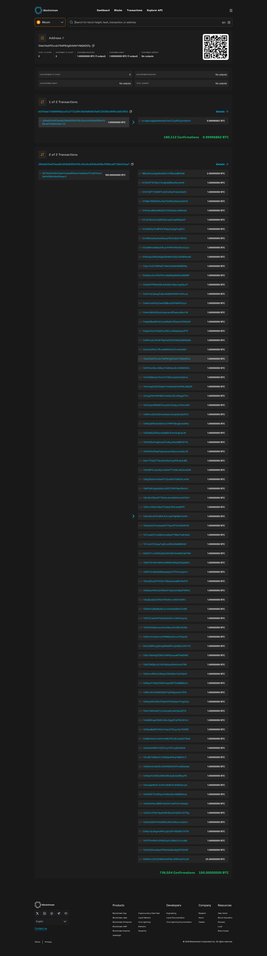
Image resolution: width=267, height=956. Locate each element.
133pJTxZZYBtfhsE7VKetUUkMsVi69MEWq (165, 266)
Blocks (118, 10)
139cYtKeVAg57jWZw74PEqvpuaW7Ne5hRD (165, 655)
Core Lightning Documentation (179, 922)
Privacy (48, 942)
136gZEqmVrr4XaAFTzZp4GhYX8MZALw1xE (166, 479)
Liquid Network (144, 918)
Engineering (171, 913)
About (201, 918)
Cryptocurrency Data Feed (149, 913)
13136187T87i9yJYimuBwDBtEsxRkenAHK (163, 182)
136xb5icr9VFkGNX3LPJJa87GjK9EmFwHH (165, 516)
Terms (37, 942)
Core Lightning (144, 922)
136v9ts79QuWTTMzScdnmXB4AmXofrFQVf (166, 497)
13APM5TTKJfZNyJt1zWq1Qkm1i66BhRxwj (165, 794)
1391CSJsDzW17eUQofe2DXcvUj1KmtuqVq (165, 618)
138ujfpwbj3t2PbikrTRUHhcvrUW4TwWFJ (164, 599)
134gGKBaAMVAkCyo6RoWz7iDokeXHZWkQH (167, 321)
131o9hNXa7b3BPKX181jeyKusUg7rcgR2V (163, 229)
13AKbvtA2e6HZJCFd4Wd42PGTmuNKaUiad (166, 766)
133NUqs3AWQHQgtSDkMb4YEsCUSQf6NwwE (166, 256)
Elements (142, 926)
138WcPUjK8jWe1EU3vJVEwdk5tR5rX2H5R (165, 609)
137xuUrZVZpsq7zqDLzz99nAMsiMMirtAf (164, 544)
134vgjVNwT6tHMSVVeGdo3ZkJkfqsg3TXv (165, 395)
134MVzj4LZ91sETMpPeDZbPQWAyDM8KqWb (167, 340)
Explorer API (155, 10)
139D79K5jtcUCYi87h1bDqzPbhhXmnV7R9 (165, 664)
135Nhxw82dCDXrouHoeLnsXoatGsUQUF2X (166, 414)
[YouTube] (66, 913)
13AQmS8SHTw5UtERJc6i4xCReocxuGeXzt (165, 822)
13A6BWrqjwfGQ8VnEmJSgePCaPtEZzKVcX (166, 720)
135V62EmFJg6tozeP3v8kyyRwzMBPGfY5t (165, 442)
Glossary (221, 922)
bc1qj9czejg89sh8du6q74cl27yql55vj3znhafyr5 (166, 120)
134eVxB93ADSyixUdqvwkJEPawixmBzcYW (165, 312)
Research (202, 913)
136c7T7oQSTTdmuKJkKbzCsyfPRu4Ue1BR (165, 460)
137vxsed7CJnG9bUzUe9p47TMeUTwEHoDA (166, 534)
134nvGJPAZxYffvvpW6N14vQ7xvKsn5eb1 (164, 349)
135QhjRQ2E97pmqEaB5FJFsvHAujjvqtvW (164, 433)
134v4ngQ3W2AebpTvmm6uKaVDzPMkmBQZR (167, 386)
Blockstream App (120, 913)
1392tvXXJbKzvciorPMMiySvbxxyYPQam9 (165, 636)
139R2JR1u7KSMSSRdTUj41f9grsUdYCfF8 (164, 692)
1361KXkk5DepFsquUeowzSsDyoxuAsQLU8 (165, 451)
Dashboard (103, 10)
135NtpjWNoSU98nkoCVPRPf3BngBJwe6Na (166, 423)
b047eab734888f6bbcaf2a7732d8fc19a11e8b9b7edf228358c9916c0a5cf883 (83, 111)
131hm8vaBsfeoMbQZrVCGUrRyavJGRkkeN (164, 210)
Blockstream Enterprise (122, 922)
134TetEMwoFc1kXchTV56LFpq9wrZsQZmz (165, 377)
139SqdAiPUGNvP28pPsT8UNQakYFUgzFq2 (166, 701)
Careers (202, 922)
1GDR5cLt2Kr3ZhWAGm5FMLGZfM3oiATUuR (166, 859)
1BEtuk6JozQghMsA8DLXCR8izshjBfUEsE (163, 173)
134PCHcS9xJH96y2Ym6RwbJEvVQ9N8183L (166, 368)
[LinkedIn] (44, 913)
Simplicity (142, 931)
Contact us (41, 928)
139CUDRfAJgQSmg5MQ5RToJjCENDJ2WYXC (167, 646)
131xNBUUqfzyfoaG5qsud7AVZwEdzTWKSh (164, 238)
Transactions (134, 10)
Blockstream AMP (120, 926)
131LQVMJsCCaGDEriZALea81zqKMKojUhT (164, 219)
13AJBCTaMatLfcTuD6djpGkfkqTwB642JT (165, 757)
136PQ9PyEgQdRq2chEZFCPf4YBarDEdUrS (165, 488)
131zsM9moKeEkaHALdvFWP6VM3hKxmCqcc (165, 247)
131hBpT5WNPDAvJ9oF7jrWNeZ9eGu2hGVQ (165, 201)
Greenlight (117, 935)
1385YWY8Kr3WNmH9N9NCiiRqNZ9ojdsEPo (166, 562)
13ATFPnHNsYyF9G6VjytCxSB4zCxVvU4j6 (165, 840)
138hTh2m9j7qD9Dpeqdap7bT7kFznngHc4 (165, 572)
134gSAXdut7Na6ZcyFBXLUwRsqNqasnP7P (165, 331)
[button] (222, 111)
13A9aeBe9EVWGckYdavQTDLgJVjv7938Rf (166, 729)
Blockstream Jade (120, 918)
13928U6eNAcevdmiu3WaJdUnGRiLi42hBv (165, 627)
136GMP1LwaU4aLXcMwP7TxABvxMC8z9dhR (167, 470)
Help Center (222, 913)
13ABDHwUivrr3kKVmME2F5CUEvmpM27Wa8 (166, 738)
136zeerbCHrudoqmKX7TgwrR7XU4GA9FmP (166, 525)
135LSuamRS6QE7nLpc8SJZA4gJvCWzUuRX (166, 405)
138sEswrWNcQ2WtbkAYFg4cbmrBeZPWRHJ (166, 590)
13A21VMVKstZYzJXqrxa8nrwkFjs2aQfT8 (164, 711)
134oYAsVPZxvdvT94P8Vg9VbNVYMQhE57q (166, 358)
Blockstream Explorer (121, 931)
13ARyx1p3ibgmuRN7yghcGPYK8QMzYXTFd (166, 831)
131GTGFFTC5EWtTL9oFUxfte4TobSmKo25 (164, 192)
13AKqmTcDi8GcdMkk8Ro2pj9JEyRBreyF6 (165, 775)
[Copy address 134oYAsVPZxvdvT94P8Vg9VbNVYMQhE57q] (93, 45)
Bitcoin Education (225, 918)
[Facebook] (51, 913)
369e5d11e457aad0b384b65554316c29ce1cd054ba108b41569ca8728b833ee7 (83, 164)
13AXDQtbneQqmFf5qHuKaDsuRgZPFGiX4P (165, 850)
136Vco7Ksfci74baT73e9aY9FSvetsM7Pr (164, 507)
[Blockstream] (44, 904)
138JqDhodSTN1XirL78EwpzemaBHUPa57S (165, 581)
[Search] (71, 22)
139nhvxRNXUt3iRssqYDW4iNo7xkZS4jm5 (165, 673)
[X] (37, 913)
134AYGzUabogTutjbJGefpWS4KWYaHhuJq (165, 294)
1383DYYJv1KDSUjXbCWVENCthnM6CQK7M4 (167, 553)
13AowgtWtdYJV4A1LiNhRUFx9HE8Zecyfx (165, 785)
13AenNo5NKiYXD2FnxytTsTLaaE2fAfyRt (164, 748)
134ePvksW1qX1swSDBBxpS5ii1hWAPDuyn (164, 303)
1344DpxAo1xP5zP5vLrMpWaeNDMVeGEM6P (165, 275)
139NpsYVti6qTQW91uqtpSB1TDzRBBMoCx (165, 683)
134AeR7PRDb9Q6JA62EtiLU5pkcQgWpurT (165, 284)
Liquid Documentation (175, 918)
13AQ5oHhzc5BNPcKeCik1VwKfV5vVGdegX (165, 803)
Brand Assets (223, 931)
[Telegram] (58, 913)
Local (220, 926)
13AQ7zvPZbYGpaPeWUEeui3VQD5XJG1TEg (166, 812)
